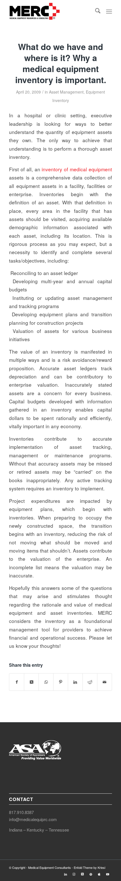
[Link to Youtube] (108, 874)
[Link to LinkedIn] (65, 874)
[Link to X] (82, 874)
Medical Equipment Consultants (49, 867)
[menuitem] (97, 11)
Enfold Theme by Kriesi (89, 867)
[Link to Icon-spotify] (91, 874)
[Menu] (109, 11)
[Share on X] (31, 682)
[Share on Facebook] (16, 682)
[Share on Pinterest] (60, 682)
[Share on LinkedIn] (75, 682)
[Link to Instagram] (74, 874)
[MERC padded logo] (50, 11)
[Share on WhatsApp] (46, 682)
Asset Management (66, 92)
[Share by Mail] (104, 682)
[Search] (97, 11)
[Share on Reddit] (90, 682)
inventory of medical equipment (77, 169)
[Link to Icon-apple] (99, 874)
